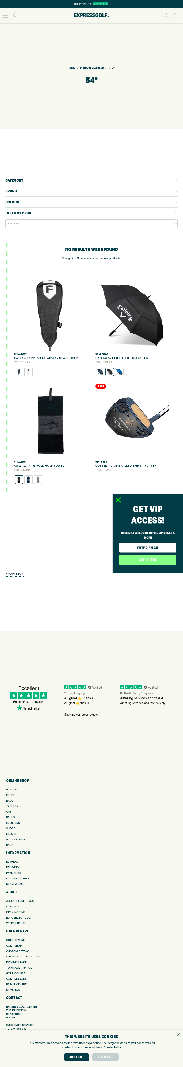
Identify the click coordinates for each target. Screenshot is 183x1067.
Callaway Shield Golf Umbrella (121, 358)
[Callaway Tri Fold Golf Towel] (51, 421)
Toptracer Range (19, 968)
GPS (9, 811)
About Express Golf (21, 901)
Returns (12, 862)
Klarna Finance (18, 878)
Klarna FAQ (14, 884)
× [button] (178, 1035)
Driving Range (16, 962)
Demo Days (14, 990)
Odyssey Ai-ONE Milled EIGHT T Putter (125, 465)
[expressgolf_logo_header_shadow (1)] (91, 16)
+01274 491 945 (16, 1029)
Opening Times (16, 912)
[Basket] (175, 15)
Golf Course (15, 973)
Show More (15, 574)
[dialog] (91, 1048)
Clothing (13, 823)
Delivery (12, 867)
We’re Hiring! (15, 923)
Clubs (10, 795)
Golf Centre (15, 940)
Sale (9, 845)
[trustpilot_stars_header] (100, 3)
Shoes (10, 828)
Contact (12, 906)
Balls (10, 817)
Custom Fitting (17, 951)
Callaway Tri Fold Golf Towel (39, 465)
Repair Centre (16, 984)
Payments (13, 873)
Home (71, 68)
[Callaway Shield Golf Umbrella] (132, 314)
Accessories (15, 839)
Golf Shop (14, 945)
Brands (11, 789)
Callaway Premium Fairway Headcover (46, 358)
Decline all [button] (105, 1057)
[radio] (19, 372)
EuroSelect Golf (19, 917)
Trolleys (13, 806)
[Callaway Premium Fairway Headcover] (51, 314)
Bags (9, 801)
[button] (5, 15)
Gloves (11, 834)
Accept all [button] (76, 1057)
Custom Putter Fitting (23, 956)
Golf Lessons (16, 978)
